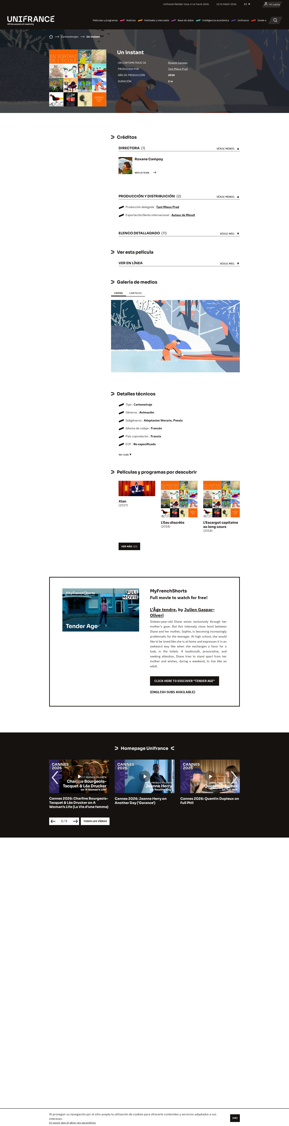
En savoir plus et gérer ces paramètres (72, 1122)
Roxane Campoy (178, 62)
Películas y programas (105, 20)
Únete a (262, 20)
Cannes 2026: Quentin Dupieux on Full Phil (209, 801)
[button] (232, 310)
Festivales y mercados (156, 20)
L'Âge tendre (163, 609)
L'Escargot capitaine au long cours (220, 525)
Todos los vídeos (95, 821)
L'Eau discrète (172, 523)
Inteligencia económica (215, 20)
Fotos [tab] (118, 293)
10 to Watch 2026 (226, 4)
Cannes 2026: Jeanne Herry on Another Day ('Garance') (141, 801)
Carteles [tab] (135, 293)
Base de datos (186, 20)
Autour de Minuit (183, 215)
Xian (122, 501)
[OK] (234, 1117)
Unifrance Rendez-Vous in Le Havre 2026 (186, 4)
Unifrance (243, 20)
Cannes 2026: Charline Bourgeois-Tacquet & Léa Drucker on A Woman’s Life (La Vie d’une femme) (78, 803)
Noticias (131, 20)
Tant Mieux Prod (178, 69)
